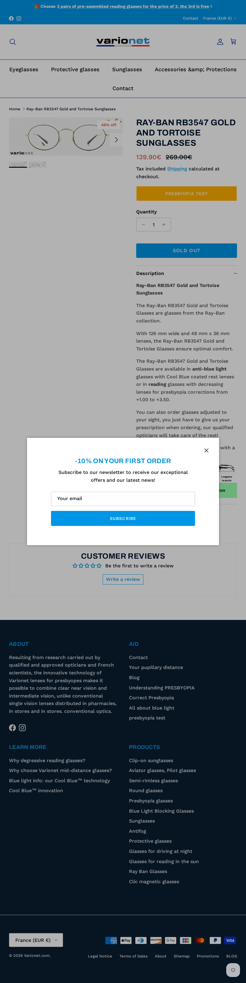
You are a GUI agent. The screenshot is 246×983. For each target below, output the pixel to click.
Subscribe (123, 518)
